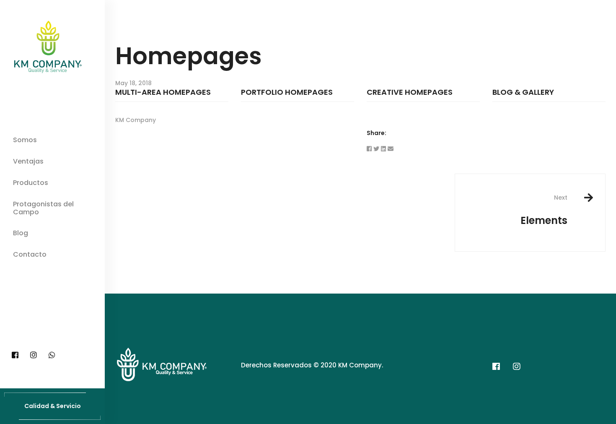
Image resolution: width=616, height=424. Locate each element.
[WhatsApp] (52, 355)
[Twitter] (376, 148)
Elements (543, 210)
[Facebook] (15, 355)
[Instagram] (33, 355)
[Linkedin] (383, 148)
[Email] (390, 148)
